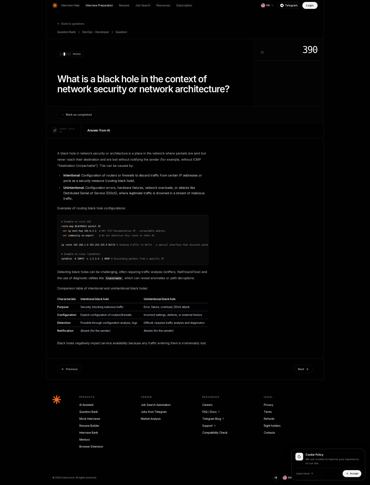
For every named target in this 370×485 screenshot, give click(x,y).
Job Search (142, 5)
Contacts (269, 432)
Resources (163, 5)
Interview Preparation (99, 5)
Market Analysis (151, 418)
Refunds (269, 418)
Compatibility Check (215, 432)
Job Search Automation (156, 404)
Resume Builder (89, 425)
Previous (72, 369)
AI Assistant (86, 404)
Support (207, 425)
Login (310, 5)
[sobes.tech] (56, 399)
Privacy (268, 404)
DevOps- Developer (95, 32)
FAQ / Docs (209, 411)
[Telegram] (275, 478)
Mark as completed (79, 114)
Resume (124, 5)
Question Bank (66, 32)
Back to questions (72, 23)
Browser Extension (91, 446)
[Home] (54, 5)
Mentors (84, 439)
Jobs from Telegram (154, 411)
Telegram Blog (211, 418)
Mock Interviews (89, 418)
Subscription (184, 5)
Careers (207, 404)
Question (121, 32)
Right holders (272, 425)
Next (301, 369)
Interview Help (70, 5)
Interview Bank (88, 432)
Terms (268, 411)
